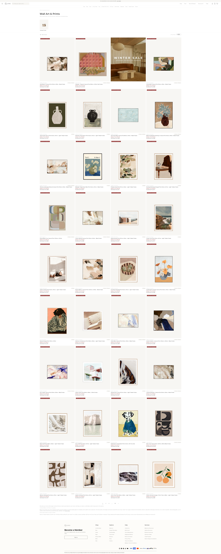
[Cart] (217, 3)
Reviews (111, 536)
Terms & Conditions (129, 540)
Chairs (90, 6)
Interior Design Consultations (151, 538)
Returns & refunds (128, 536)
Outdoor (136, 6)
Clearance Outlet (148, 534)
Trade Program (148, 536)
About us (111, 528)
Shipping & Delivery (129, 534)
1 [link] (102, 503)
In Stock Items (98, 528)
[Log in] (212, 3)
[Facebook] (121, 549)
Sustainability (112, 532)
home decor (67, 510)
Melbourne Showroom (149, 528)
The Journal (111, 534)
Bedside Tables (131, 6)
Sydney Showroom (148, 530)
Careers (111, 540)
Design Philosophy (113, 530)
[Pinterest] (123, 549)
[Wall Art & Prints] (128, 59)
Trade (207, 3)
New (185, 3)
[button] (2, 3)
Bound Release (192, 3)
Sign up (76, 537)
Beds (87, 6)
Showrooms (200, 3)
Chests (126, 6)
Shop (181, 3)
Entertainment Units (105, 6)
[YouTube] (127, 549)
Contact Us (127, 528)
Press (110, 538)
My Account (127, 530)
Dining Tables (95, 6)
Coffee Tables (117, 6)
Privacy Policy (127, 538)
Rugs (99, 6)
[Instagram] (119, 549)
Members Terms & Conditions (131, 543)
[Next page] (118, 503)
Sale (96, 540)
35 (115, 503)
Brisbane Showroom (149, 532)
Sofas (84, 6)
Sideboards (122, 6)
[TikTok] (125, 549)
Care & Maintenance (129, 532)
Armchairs (111, 6)
